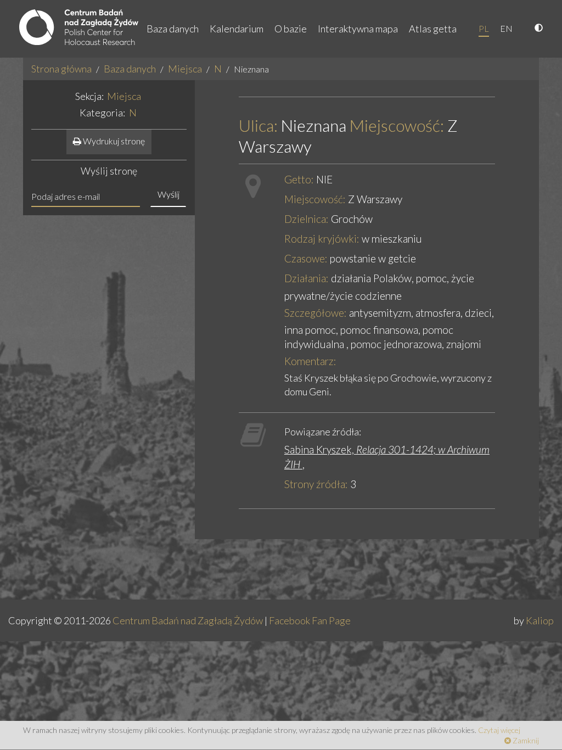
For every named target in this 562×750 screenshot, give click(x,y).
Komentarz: (310, 361)
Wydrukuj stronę (113, 141)
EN (506, 28)
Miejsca (185, 69)
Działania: (306, 278)
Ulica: (258, 125)
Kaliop (540, 620)
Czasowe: (306, 258)
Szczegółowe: (315, 312)
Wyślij (168, 194)
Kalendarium (236, 29)
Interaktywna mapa (358, 29)
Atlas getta (433, 29)
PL (484, 28)
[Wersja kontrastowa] (540, 28)
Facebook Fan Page (310, 620)
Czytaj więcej (499, 730)
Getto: (299, 179)
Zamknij (525, 740)
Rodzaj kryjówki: (321, 238)
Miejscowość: (397, 125)
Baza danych (173, 29)
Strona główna (61, 69)
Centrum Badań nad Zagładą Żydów (188, 620)
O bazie (290, 29)
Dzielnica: (306, 218)
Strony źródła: (316, 484)
